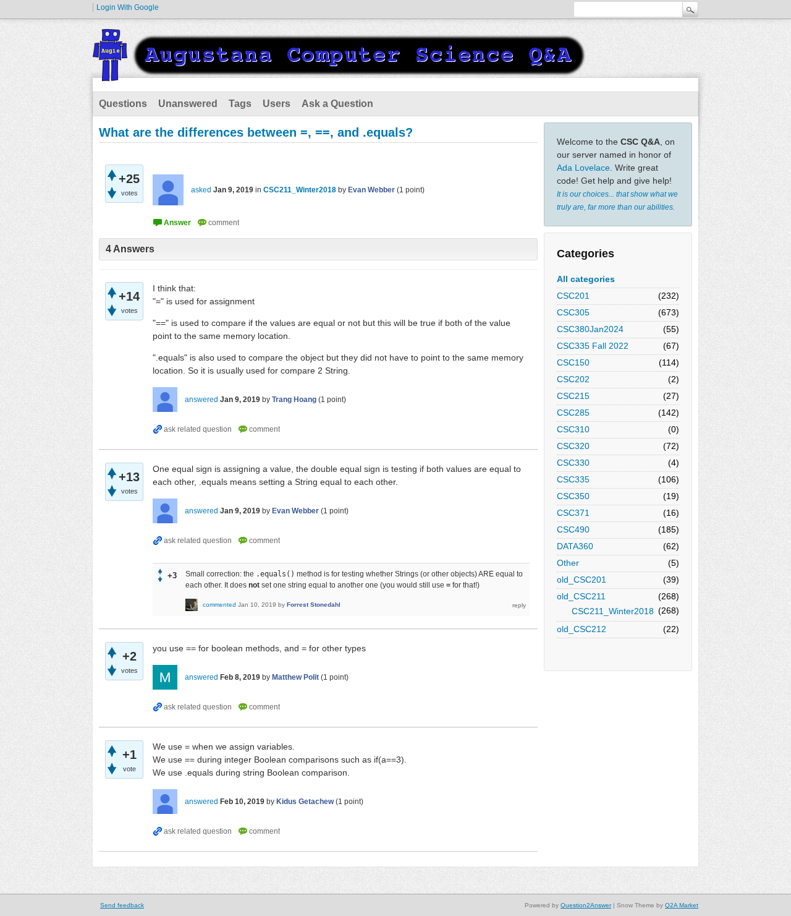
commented (219, 604)
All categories (586, 279)
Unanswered (188, 103)
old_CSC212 (581, 629)
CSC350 (573, 496)
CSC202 (573, 379)
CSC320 (573, 446)
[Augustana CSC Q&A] (340, 74)
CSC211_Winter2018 (613, 611)
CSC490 (573, 529)
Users (276, 103)
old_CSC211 (581, 596)
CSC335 (573, 479)
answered (201, 399)
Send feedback (122, 905)
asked (201, 190)
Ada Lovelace (583, 168)
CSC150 (573, 362)
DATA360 (575, 546)
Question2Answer (585, 905)
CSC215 (573, 396)
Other (568, 563)
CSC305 (573, 312)
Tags (240, 103)
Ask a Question (337, 103)
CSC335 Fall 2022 (592, 346)
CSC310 (573, 429)
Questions (123, 103)
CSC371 (573, 513)
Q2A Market (681, 905)
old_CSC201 (581, 579)
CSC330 (573, 463)
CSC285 (573, 412)
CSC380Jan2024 (590, 329)
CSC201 (573, 296)
